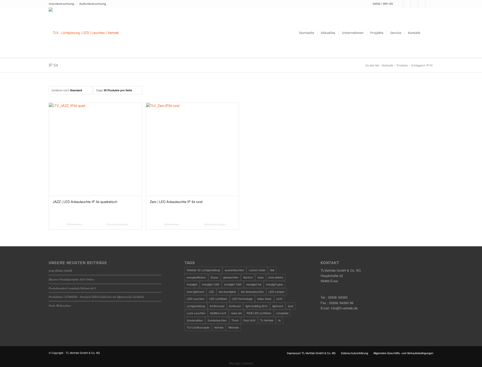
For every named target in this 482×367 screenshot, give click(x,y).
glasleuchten (230, 277)
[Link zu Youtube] (429, 4)
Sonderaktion (195, 320)
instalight (192, 284)
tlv (279, 320)
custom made (257, 270)
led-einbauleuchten (252, 292)
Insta (261, 277)
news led (236, 313)
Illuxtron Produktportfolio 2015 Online (71, 279)
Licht (279, 299)
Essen (214, 277)
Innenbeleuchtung (61, 4)
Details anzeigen (117, 224)
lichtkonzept (217, 306)
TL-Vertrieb (266, 320)
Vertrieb (218, 327)
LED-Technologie (242, 299)
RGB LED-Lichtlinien (259, 313)
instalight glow (274, 284)
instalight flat (253, 284)
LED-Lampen (277, 292)
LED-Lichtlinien (218, 299)
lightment (277, 306)
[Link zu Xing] (422, 4)
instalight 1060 (210, 284)
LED (211, 292)
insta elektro (275, 277)
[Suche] (428, 33)
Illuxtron (248, 277)
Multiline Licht (218, 313)
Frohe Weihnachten (60, 305)
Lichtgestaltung (196, 306)
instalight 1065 (233, 284)
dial (272, 270)
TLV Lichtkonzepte (198, 327)
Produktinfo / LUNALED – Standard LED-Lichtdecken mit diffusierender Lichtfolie (96, 297)
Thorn (235, 320)
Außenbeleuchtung (92, 4)
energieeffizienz (196, 277)
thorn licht (249, 320)
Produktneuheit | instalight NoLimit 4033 (72, 288)
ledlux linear (264, 299)
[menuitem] (63, 4)
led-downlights (227, 292)
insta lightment (195, 292)
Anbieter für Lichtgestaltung (203, 270)
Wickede (233, 327)
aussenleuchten (234, 270)
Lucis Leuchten (196, 313)
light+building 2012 (257, 306)
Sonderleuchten (217, 320)
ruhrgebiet (282, 313)
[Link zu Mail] (414, 4)
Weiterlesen (74, 224)
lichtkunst (235, 306)
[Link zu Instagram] (406, 4)
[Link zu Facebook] (399, 4)
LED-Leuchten (195, 299)
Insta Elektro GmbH (60, 270)
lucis (290, 306)
